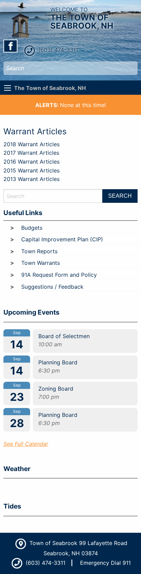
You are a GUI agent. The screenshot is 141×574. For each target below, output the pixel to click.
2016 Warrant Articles (31, 161)
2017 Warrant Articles (31, 152)
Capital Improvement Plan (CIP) (62, 239)
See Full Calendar (25, 443)
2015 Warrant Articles (31, 170)
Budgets (31, 227)
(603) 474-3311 (57, 49)
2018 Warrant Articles (31, 144)
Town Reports (39, 251)
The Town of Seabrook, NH (50, 88)
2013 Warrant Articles (31, 179)
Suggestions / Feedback (52, 286)
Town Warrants (40, 262)
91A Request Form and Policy (59, 274)
